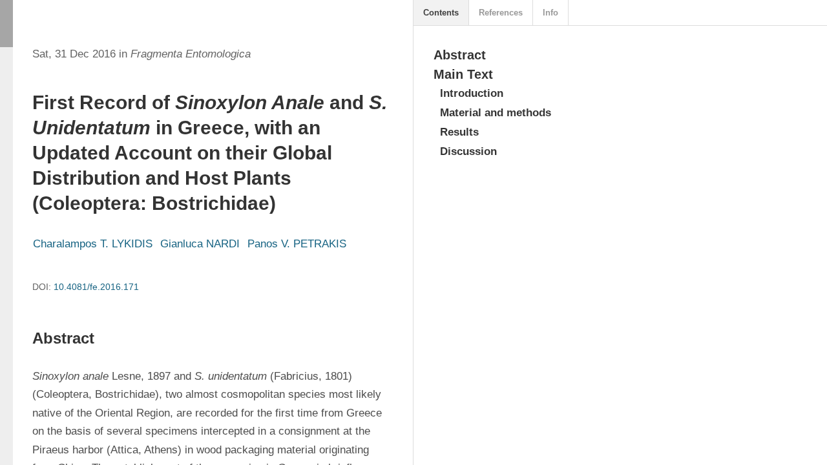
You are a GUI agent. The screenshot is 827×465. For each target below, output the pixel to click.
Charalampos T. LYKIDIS (92, 244)
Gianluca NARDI (200, 244)
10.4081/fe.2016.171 (96, 287)
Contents (441, 12)
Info (550, 12)
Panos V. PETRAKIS (296, 244)
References (501, 12)
